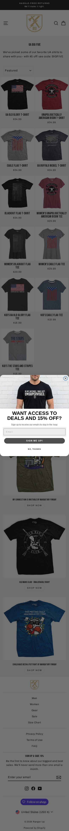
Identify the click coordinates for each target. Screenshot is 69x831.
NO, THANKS (34, 449)
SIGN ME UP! (34, 441)
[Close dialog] (66, 378)
